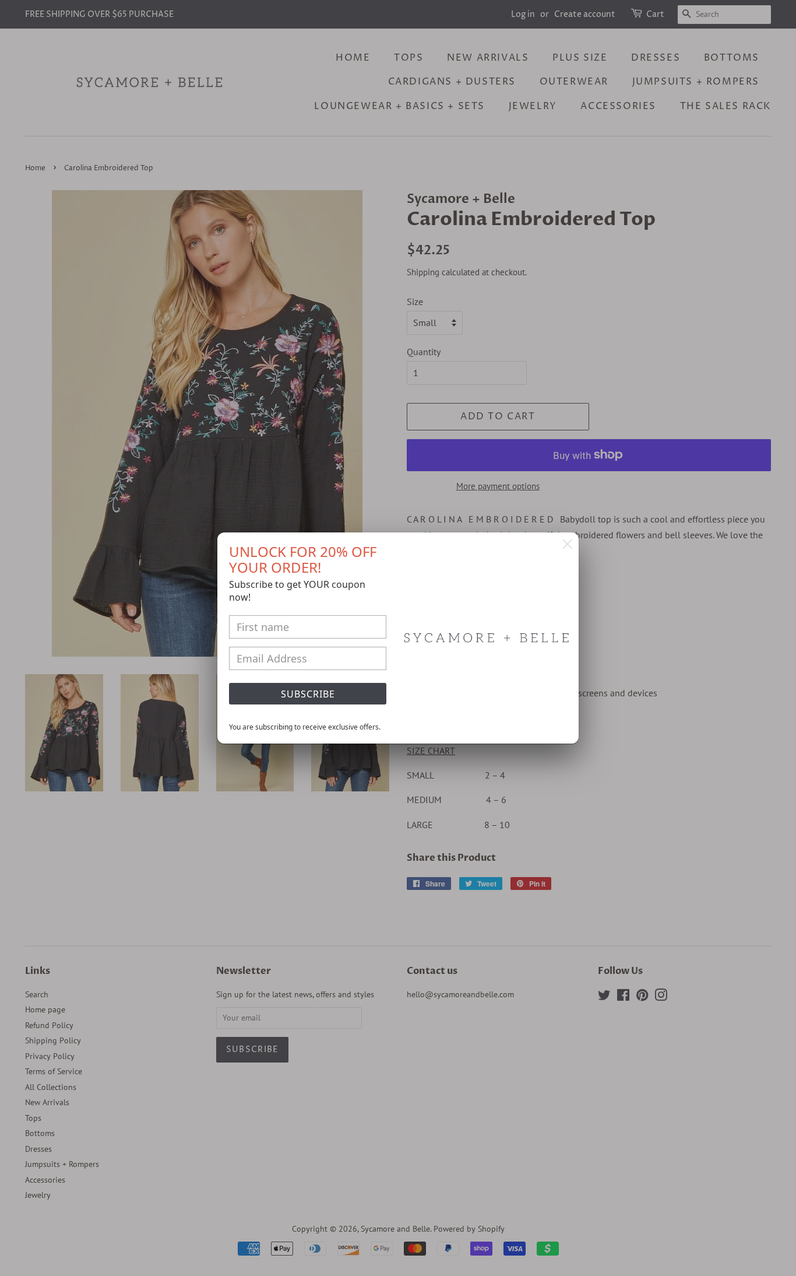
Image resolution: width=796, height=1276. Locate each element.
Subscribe (308, 694)
